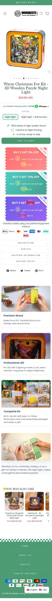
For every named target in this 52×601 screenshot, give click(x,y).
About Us (25, 555)
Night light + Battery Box (34, 117)
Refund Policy (26, 261)
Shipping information (26, 255)
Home (25, 546)
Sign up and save (25, 573)
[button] (36, 590)
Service (26, 249)
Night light (10, 117)
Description (26, 243)
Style (26, 111)
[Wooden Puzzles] (26, 14)
